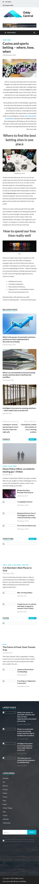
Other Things (7, 40)
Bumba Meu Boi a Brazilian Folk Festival (25, 491)
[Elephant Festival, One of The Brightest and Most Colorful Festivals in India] (9, 513)
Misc (4, 800)
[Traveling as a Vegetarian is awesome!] (9, 681)
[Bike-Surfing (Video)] (9, 593)
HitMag (23, 881)
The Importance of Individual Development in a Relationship (26, 760)
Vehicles (6, 819)
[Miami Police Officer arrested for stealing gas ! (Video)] (19, 444)
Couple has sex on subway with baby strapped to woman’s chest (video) (26, 606)
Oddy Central (19, 878)
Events (5, 466)
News (9, 565)
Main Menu (11, 32)
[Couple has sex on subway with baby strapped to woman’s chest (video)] (9, 604)
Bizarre (5, 786)
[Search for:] (19, 832)
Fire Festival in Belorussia (26, 526)
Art (4, 782)
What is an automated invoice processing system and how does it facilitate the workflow (19, 375)
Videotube (25, 565)
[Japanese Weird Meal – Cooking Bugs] (9, 670)
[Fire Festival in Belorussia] (9, 526)
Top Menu (8, 2)
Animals (6, 778)
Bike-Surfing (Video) (24, 593)
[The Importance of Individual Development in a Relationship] (9, 758)
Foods (5, 644)
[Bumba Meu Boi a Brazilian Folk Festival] (9, 490)
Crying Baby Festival (24, 502)
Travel (5, 565)
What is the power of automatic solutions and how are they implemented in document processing (19, 339)
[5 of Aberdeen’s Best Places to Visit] (19, 544)
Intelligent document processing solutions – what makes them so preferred (19, 409)
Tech (4, 812)
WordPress (14, 881)
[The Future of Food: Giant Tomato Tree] (19, 623)
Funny (5, 797)
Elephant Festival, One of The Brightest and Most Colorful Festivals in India (26, 515)
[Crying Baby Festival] (9, 502)
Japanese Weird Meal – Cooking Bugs (25, 670)
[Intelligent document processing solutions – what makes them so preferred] (19, 406)
